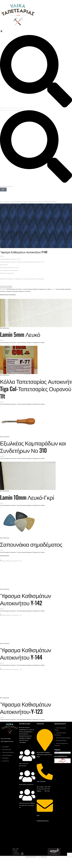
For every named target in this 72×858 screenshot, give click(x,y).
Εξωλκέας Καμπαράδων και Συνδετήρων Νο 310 (33, 446)
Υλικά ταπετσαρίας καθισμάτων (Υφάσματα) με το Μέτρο (42, 202)
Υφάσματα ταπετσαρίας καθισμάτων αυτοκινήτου (19, 291)
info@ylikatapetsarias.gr (43, 821)
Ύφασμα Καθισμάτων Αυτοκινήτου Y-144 (25, 653)
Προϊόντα (7, 202)
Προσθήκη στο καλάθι (6, 287)
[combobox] (11, 109)
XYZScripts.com (44, 857)
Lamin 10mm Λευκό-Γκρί (27, 497)
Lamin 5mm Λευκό (20, 334)
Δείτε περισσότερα (4, 328)
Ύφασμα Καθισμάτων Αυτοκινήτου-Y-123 (25, 707)
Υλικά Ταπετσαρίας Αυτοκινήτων (19, 202)
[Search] (36, 107)
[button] (36, 31)
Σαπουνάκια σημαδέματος (31, 544)
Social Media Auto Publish (30, 857)
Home (1, 202)
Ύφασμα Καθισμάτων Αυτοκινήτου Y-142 (25, 599)
